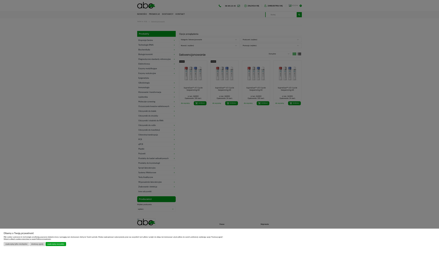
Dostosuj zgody (37, 244)
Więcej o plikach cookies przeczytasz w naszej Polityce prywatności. (27, 239)
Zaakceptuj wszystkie (55, 244)
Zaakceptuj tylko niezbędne (16, 244)
